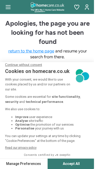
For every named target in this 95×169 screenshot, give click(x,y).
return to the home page (31, 50)
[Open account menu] (87, 7)
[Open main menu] (8, 7)
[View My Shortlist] (77, 7)
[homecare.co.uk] (47, 7)
